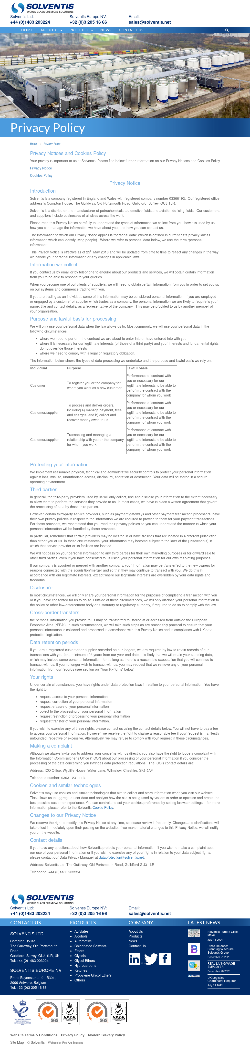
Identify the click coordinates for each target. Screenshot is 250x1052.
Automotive (83, 940)
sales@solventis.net (150, 22)
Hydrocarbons (85, 965)
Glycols (80, 955)
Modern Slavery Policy (106, 1034)
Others (79, 980)
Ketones (80, 970)
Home (27, 30)
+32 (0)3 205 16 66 (88, 22)
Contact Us (131, 30)
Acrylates (81, 931)
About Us (136, 931)
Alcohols (80, 936)
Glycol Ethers (84, 960)
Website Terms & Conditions (34, 1034)
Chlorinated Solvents (90, 945)
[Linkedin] (136, 958)
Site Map (17, 1042)
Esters (79, 950)
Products (135, 936)
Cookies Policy (41, 175)
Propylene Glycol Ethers (93, 975)
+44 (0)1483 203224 (30, 22)
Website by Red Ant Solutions (65, 1042)
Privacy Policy (72, 1034)
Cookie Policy (103, 807)
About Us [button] (50, 30)
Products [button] (80, 30)
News (106, 30)
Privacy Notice (41, 168)
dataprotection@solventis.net (121, 857)
